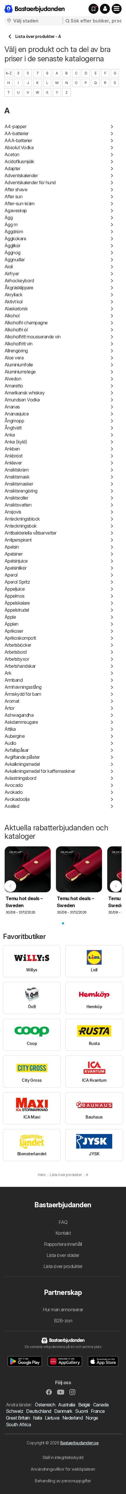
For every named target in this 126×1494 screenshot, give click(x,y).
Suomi (81, 1411)
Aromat (11, 701)
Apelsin (11, 547)
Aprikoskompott (20, 638)
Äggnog (12, 252)
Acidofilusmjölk (19, 161)
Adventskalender (21, 175)
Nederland (72, 1418)
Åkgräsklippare (18, 288)
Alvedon (12, 379)
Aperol (11, 575)
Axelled (11, 806)
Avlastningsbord (20, 778)
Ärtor (9, 708)
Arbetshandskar (20, 666)
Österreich (45, 1405)
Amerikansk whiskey (24, 393)
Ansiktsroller (16, 498)
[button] (105, 9)
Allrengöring (16, 351)
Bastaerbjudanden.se (79, 1442)
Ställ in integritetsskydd (62, 1457)
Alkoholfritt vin (18, 344)
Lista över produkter (63, 1266)
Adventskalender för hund (30, 182)
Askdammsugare (21, 722)
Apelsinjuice (16, 561)
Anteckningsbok (20, 526)
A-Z (8, 73)
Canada (101, 1405)
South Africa (18, 1424)
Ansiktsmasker (18, 484)
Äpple (10, 617)
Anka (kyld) (15, 442)
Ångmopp (14, 421)
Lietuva (52, 1418)
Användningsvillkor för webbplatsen (63, 1469)
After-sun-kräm (19, 203)
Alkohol (11, 316)
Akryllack (13, 295)
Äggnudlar (14, 259)
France (98, 1411)
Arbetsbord (15, 652)
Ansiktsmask (16, 477)
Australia (66, 1405)
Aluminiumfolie (18, 365)
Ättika (10, 729)
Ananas (12, 407)
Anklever (13, 463)
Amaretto (13, 386)
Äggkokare (15, 238)
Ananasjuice (16, 414)
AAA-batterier (18, 140)
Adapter (12, 168)
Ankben (12, 449)
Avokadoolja (16, 799)
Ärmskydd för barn (22, 694)
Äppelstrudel (16, 610)
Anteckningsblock (22, 519)
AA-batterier (16, 133)
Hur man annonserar (63, 1309)
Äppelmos (14, 596)
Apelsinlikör (15, 568)
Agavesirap (15, 210)
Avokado (13, 792)
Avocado (13, 785)
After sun (13, 196)
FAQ (63, 1222)
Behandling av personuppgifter (63, 1480)
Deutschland (38, 1411)
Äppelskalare (17, 603)
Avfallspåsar (16, 750)
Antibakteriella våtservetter (30, 533)
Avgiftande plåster (22, 757)
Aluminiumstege (20, 372)
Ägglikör (12, 245)
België (84, 1405)
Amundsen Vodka (22, 400)
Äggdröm (13, 231)
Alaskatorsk (16, 309)
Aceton (11, 154)
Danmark (63, 1411)
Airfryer (11, 273)
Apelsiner (13, 554)
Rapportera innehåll (63, 1244)
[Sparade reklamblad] (93, 9)
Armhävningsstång (23, 687)
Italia (37, 1418)
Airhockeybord (19, 281)
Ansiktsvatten (17, 505)
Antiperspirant (18, 540)
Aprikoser (13, 631)
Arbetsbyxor (16, 659)
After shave (15, 189)
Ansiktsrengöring (21, 491)
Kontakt (63, 1233)
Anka (9, 435)
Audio (10, 743)
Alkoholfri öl (16, 330)
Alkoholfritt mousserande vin (32, 337)
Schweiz (14, 1411)
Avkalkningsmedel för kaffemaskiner (39, 771)
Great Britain (18, 1418)
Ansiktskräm (16, 470)
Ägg (8, 217)
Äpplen (11, 624)
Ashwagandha (18, 715)
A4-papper (15, 126)
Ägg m (10, 224)
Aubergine (14, 736)
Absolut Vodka (18, 147)
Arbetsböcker (17, 645)
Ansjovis (12, 512)
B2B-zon (63, 1320)
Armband (13, 680)
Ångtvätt (13, 428)
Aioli (8, 266)
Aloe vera (13, 358)
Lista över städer (63, 1255)
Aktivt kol (13, 302)
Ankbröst (13, 456)
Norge (92, 1418)
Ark (7, 673)
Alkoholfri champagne (26, 323)
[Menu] (117, 9)
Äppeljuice (14, 589)
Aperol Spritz (17, 582)
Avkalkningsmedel (22, 764)
